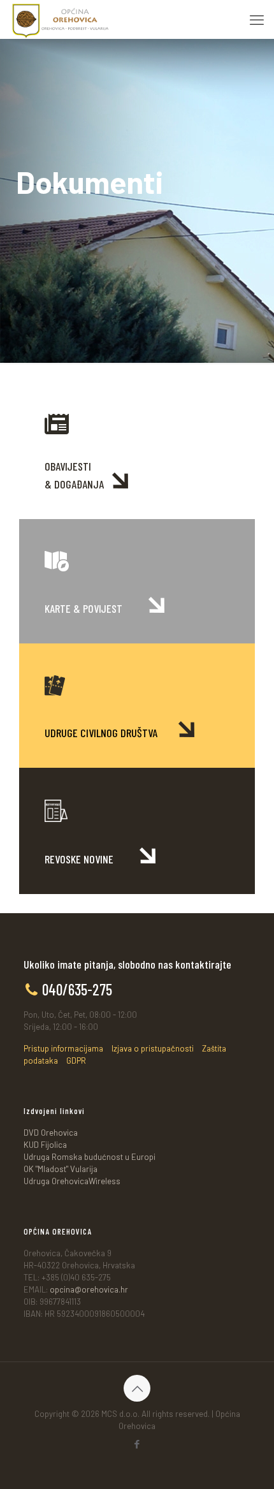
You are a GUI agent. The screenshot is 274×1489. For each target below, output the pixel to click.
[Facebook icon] (137, 1443)
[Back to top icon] (137, 1388)
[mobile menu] (257, 19)
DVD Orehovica (51, 1132)
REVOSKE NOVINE (80, 859)
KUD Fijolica (45, 1145)
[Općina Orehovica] (61, 19)
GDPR (76, 1060)
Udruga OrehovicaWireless (72, 1181)
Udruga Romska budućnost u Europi (89, 1157)
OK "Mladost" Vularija (60, 1169)
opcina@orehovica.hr (89, 1289)
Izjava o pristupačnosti (153, 1048)
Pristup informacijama (63, 1048)
